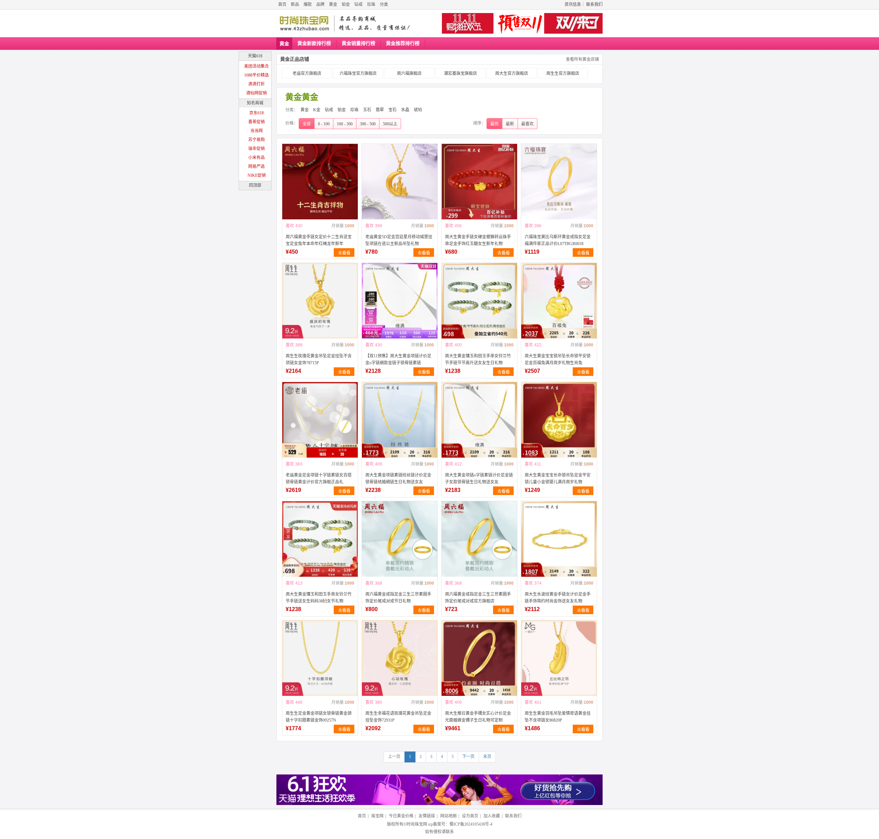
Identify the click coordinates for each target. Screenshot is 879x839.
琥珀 (418, 109)
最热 (494, 124)
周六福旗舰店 (409, 73)
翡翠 (380, 109)
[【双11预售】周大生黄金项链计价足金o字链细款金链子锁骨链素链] (399, 300)
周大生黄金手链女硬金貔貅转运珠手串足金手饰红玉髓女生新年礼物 (478, 240)
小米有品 (256, 157)
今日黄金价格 (401, 816)
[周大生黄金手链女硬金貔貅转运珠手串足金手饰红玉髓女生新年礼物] (479, 181)
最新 (510, 124)
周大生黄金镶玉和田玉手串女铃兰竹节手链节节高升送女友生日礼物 (478, 359)
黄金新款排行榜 (314, 43)
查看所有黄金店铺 (582, 59)
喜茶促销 (256, 121)
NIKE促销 (257, 175)
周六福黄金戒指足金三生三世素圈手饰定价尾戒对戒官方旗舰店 (478, 598)
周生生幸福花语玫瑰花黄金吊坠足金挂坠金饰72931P (398, 717)
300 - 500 (368, 124)
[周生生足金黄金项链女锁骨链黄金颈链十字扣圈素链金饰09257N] (320, 658)
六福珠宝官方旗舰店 (358, 73)
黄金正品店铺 (294, 59)
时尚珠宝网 (417, 824)
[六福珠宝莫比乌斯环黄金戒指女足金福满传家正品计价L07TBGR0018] (559, 181)
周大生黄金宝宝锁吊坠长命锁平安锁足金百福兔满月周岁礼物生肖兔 (558, 359)
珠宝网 (377, 816)
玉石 (367, 109)
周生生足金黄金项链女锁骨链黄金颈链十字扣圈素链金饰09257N (319, 717)
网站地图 (448, 816)
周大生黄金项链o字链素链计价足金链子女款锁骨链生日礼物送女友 (479, 478)
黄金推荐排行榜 (403, 43)
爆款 (308, 4)
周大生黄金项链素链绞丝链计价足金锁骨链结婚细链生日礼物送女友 (398, 478)
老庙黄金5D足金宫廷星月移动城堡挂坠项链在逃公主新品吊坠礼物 (398, 240)
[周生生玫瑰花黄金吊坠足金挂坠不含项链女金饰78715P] (320, 300)
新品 (295, 4)
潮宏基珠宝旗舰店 (460, 73)
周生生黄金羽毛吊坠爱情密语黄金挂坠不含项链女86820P (558, 717)
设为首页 (470, 816)
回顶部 (255, 185)
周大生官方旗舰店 (511, 73)
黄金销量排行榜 (358, 43)
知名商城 (255, 103)
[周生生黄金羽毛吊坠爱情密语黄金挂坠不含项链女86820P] (559, 658)
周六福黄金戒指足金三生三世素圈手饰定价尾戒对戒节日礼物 (398, 598)
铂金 (346, 4)
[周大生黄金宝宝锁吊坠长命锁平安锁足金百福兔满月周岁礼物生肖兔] (559, 300)
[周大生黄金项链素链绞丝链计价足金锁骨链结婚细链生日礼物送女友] (399, 420)
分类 (384, 4)
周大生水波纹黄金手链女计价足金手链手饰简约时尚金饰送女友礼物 (558, 598)
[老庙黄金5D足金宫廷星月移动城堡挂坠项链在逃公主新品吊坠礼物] (399, 181)
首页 (282, 4)
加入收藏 (491, 816)
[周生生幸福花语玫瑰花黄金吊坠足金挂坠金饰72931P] (399, 658)
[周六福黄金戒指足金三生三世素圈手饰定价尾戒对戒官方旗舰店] (479, 539)
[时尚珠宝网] (304, 23)
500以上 (390, 124)
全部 (306, 124)
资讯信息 (572, 4)
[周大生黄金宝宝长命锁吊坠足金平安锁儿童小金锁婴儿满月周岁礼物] (559, 420)
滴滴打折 (256, 84)
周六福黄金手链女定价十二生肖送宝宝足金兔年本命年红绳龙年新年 (319, 240)
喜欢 (290, 225)
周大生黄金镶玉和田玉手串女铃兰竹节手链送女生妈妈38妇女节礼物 (319, 598)
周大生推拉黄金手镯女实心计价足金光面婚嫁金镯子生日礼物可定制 (478, 717)
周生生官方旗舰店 (562, 73)
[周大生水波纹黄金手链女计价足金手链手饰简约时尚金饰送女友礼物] (559, 539)
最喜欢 (527, 124)
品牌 (320, 4)
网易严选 (256, 166)
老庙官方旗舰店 (307, 73)
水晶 (405, 109)
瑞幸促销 (256, 148)
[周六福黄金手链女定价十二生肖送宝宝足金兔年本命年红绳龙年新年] (320, 181)
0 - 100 (324, 124)
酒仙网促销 (256, 93)
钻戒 (358, 4)
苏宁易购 (256, 139)
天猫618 (255, 56)
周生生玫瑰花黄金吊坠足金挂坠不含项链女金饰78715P (319, 359)
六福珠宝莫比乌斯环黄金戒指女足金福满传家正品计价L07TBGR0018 (558, 240)
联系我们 (594, 4)
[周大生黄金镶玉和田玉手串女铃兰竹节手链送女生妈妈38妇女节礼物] (320, 539)
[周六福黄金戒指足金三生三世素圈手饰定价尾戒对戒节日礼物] (399, 539)
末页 (487, 756)
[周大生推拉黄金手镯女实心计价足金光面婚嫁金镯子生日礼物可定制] (479, 658)
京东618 (256, 113)
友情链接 (427, 816)
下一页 (468, 756)
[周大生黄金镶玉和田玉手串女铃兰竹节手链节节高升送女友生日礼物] (479, 300)
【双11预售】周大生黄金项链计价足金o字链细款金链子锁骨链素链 (398, 359)
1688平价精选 (256, 75)
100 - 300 (345, 124)
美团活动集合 (256, 66)
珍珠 (371, 4)
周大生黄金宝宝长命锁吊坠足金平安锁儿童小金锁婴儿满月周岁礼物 (558, 478)
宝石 (392, 109)
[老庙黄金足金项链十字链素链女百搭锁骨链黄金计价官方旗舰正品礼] (320, 420)
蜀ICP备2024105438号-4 (470, 824)
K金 (316, 109)
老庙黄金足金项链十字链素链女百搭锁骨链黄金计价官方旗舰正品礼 (319, 478)
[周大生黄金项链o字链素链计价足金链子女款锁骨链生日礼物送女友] (479, 420)
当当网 (256, 130)
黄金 (333, 4)
